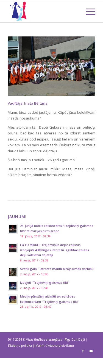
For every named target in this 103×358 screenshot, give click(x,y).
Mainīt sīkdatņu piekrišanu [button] (54, 345)
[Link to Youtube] (91, 351)
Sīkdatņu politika (20, 345)
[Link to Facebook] (83, 351)
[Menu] (87, 11)
